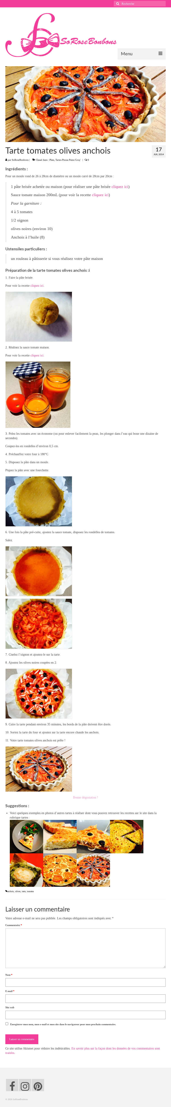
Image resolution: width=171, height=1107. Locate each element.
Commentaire (13, 925)
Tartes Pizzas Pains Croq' (68, 159)
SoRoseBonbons (20, 159)
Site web (9, 1007)
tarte (24, 891)
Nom (8, 974)
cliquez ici (120, 186)
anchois (10, 891)
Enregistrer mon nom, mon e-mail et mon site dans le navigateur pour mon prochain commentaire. (63, 1024)
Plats (51, 159)
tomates (30, 891)
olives (17, 891)
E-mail (9, 991)
